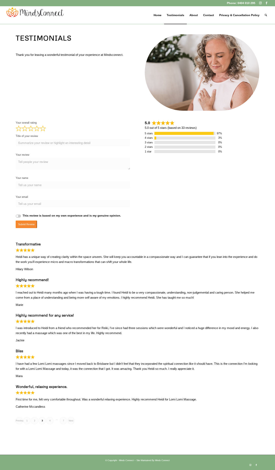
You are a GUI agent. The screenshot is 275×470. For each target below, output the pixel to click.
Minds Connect (126, 460)
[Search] (266, 15)
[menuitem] (157, 15)
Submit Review (26, 224)
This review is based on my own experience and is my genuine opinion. (72, 215)
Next (71, 420)
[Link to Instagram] (260, 3)
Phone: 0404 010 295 (241, 3)
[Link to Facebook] (267, 3)
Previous (19, 420)
